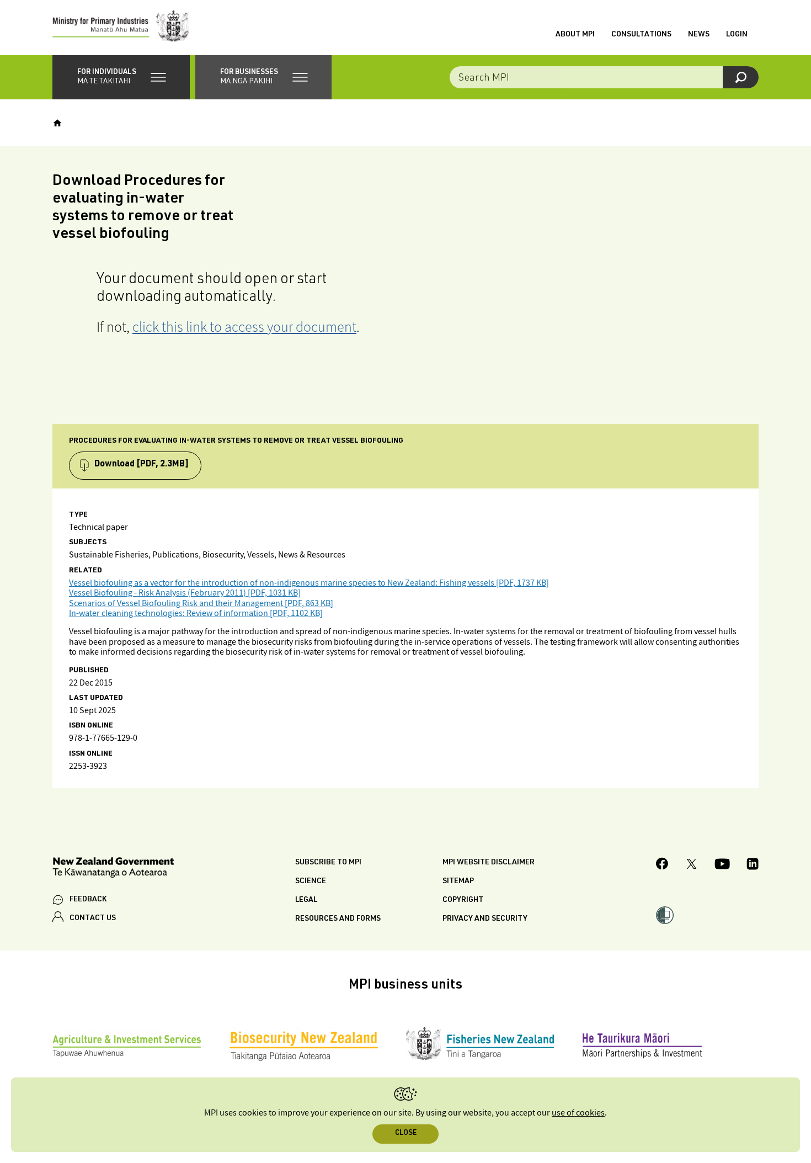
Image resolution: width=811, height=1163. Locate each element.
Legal (306, 900)
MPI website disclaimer (488, 863)
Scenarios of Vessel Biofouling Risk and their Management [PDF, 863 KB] (201, 603)
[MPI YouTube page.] (722, 865)
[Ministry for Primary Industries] (120, 27)
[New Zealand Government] (113, 869)
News (698, 35)
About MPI (575, 35)
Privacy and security (484, 919)
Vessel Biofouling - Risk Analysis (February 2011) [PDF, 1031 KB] (185, 593)
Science (310, 881)
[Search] (741, 77)
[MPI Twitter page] (691, 865)
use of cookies (578, 1113)
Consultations (641, 35)
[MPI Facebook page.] (662, 865)
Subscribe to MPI (328, 863)
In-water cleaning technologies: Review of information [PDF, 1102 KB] (196, 613)
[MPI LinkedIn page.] (752, 865)
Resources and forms (338, 919)
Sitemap (458, 881)
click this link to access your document (244, 326)
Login (737, 35)
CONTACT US (93, 918)
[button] (121, 77)
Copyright (462, 900)
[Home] (57, 123)
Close (406, 1133)
